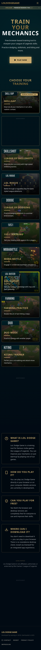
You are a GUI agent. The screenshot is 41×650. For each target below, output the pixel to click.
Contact (7, 640)
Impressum (6, 644)
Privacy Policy (27, 640)
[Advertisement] (20, 132)
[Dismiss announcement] (39, 8)
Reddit (16, 640)
